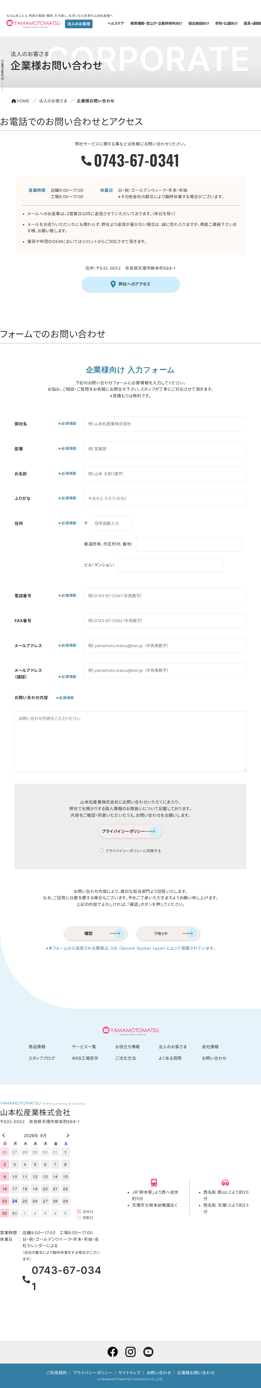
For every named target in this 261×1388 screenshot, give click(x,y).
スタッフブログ (42, 1058)
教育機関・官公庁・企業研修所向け (156, 23)
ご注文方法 (125, 1058)
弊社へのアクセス (135, 284)
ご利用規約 (56, 1372)
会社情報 (210, 1046)
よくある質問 (170, 1058)
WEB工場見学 (85, 1058)
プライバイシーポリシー (123, 831)
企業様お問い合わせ (196, 1372)
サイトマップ (129, 1372)
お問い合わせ (214, 1058)
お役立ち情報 (127, 1046)
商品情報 (37, 1046)
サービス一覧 (84, 1046)
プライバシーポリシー (92, 1372)
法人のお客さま (173, 1046)
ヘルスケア (116, 23)
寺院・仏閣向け (226, 23)
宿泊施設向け (198, 23)
